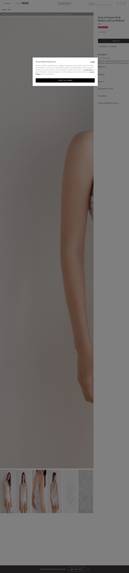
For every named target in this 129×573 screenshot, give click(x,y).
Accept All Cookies (65, 80)
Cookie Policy (88, 70)
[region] (65, 71)
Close (93, 62)
